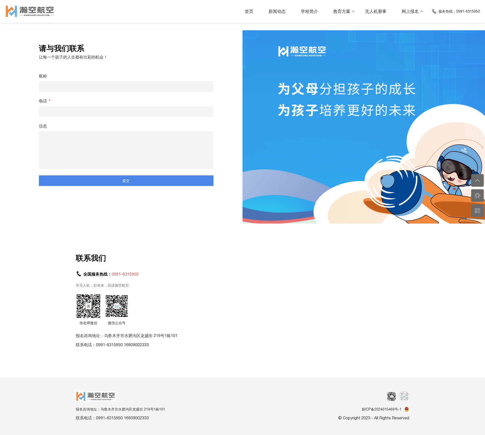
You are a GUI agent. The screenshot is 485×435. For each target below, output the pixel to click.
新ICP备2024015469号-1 (382, 409)
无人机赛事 (375, 11)
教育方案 (341, 11)
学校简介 (309, 11)
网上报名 (410, 11)
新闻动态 (277, 11)
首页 (249, 11)
